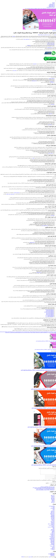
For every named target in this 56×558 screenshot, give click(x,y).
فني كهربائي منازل (51, 536)
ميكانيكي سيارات (52, 544)
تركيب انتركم (52, 511)
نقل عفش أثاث (52, 548)
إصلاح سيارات (52, 508)
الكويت (50, 556)
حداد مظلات (52, 524)
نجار (53, 545)
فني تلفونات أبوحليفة (31, 332)
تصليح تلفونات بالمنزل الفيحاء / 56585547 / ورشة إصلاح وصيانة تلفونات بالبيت (43, 445)
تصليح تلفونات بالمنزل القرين (50, 310)
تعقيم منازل (52, 517)
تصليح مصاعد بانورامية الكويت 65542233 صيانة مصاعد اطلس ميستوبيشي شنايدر (43, 487)
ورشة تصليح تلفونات (32, 242)
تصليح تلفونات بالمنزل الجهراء (49, 316)
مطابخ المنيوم (52, 541)
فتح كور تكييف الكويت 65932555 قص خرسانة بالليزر (47, 486)
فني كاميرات (52, 535)
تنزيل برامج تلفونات (47, 332)
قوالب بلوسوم (30, 556)
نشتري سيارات (52, 546)
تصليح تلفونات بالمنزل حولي (50, 314)
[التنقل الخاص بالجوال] (55, 0)
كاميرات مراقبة (50, 153)
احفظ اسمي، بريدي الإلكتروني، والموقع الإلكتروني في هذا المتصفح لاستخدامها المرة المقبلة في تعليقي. (41, 480)
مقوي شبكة (52, 543)
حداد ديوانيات (52, 522)
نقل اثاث (53, 547)
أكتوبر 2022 (52, 499)
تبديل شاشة (52, 82)
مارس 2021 (52, 502)
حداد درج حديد (52, 521)
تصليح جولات (14, 70)
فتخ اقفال (53, 531)
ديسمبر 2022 (52, 497)
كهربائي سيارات (52, 539)
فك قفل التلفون (43, 332)
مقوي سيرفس (52, 542)
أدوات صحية (52, 506)
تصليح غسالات (52, 516)
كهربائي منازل (52, 540)
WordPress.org (52, 555)
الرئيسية (53, 2)
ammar (55, 34)
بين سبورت (52, 510)
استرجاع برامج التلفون (53, 331)
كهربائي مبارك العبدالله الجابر (50, 7)
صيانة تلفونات (50, 113)
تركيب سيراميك (52, 513)
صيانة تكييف (52, 529)
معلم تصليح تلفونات (13, 332)
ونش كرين (53, 549)
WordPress (22, 556)
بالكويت (33, 158)
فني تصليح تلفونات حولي (45, 225)
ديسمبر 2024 (52, 495)
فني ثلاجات (52, 533)
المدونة (53, 3)
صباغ (53, 528)
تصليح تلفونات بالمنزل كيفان (50, 313)
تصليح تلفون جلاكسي (51, 78)
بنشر (53, 509)
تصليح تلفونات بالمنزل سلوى (50, 312)
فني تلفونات (35, 332)
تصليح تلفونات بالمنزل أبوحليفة (23, 331)
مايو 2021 (53, 500)
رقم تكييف (52, 526)
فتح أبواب (53, 530)
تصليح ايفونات (52, 215)
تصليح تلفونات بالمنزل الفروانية (49, 309)
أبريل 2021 (53, 501)
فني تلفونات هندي (26, 332)
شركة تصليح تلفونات (50, 47)
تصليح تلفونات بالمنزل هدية (50, 44)
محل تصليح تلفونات (21, 332)
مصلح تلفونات (52, 104)
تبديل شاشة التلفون (47, 331)
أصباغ (53, 507)
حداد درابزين (52, 520)
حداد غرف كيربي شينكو (51, 523)
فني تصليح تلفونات (34, 80)
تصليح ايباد (13, 36)
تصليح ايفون (51, 81)
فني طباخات (52, 534)
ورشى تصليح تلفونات (8, 332)
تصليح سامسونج (4, 331)
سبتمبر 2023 (52, 496)
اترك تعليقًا (39, 34)
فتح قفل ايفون (50, 124)
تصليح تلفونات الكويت (16, 192)
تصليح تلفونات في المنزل (16, 331)
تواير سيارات (52, 519)
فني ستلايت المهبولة (51, 6)
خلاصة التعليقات (52, 554)
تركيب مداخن (52, 514)
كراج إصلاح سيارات (51, 538)
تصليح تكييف (52, 515)
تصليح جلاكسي (11, 331)
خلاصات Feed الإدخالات (51, 553)
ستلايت (53, 527)
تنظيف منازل (52, 518)
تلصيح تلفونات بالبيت (52, 332)
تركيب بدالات (52, 512)
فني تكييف (52, 532)
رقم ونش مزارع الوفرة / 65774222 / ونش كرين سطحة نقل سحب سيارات (44, 488)
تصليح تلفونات (54, 30)
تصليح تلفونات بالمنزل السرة (50, 311)
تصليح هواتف (34, 63)
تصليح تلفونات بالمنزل (26, 39)
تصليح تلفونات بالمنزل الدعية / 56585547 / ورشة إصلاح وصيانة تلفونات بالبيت (43, 464)
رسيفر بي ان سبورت (51, 525)
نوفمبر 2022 (52, 498)
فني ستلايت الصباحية (51, 5)
